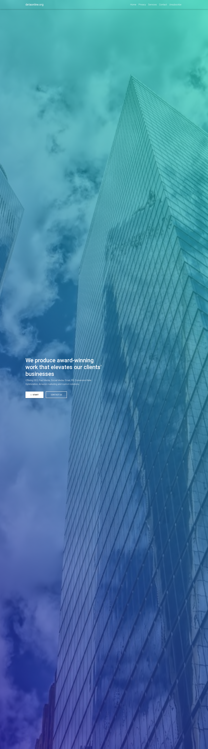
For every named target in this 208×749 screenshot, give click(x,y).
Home (133, 4)
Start (35, 395)
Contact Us (56, 395)
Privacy (142, 4)
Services (152, 4)
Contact (163, 4)
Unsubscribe (175, 4)
